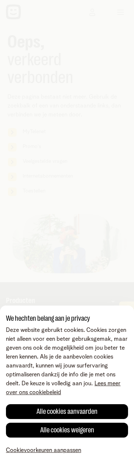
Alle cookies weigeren (67, 430)
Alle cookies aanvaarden (67, 411)
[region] (67, 385)
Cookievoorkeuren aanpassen (43, 450)
